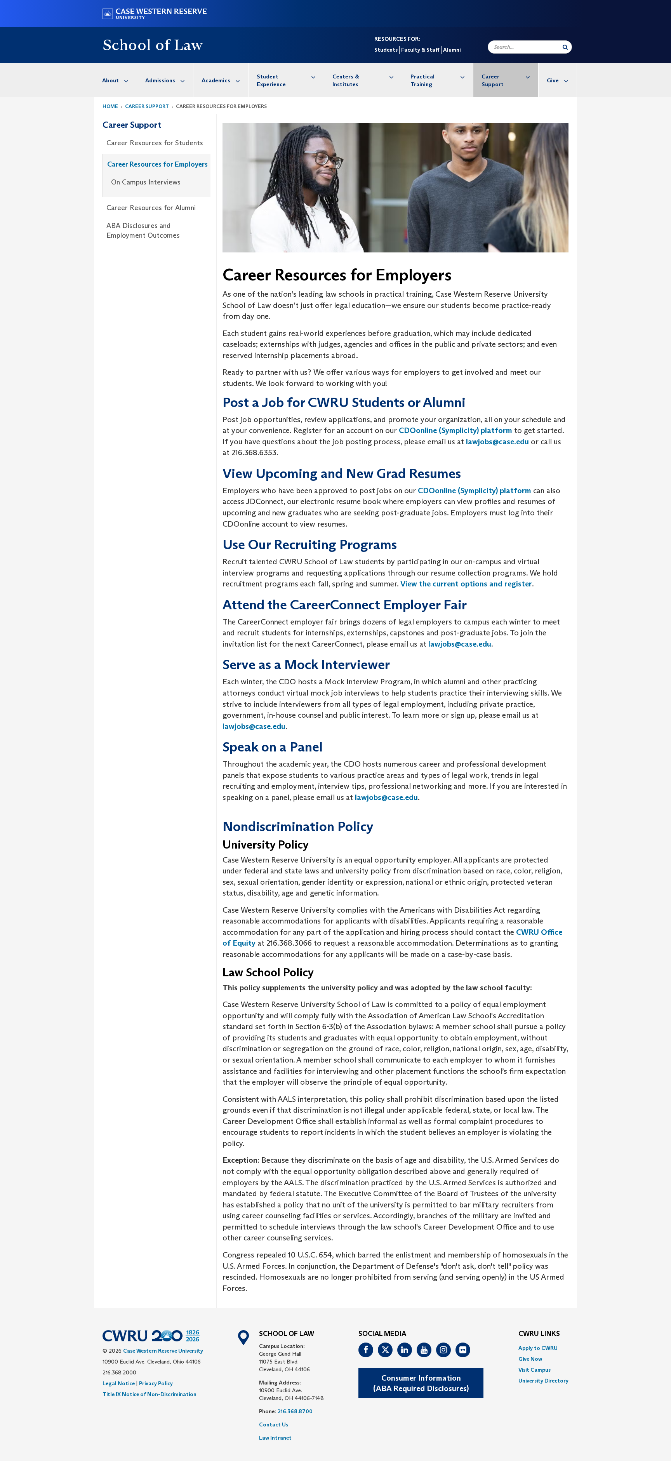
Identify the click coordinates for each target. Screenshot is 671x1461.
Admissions (160, 80)
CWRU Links (539, 1334)
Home (110, 106)
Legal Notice (119, 1383)
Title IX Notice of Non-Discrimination (149, 1394)
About (110, 80)
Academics (216, 80)
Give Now (530, 1358)
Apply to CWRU (538, 1347)
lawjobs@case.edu (497, 441)
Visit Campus (534, 1369)
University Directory (543, 1380)
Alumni (452, 49)
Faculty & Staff (420, 49)
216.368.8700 (295, 1411)
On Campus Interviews (146, 182)
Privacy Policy (156, 1383)
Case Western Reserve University (163, 1350)
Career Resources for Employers (157, 164)
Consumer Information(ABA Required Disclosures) (421, 1383)
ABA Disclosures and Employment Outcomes (143, 230)
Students (386, 49)
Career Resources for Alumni (151, 207)
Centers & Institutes (345, 80)
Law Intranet (275, 1437)
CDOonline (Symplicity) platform (455, 430)
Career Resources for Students (154, 143)
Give (553, 80)
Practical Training (422, 80)
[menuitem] (115, 80)
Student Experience (271, 80)
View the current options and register (466, 583)
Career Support (493, 80)
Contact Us (273, 1424)
